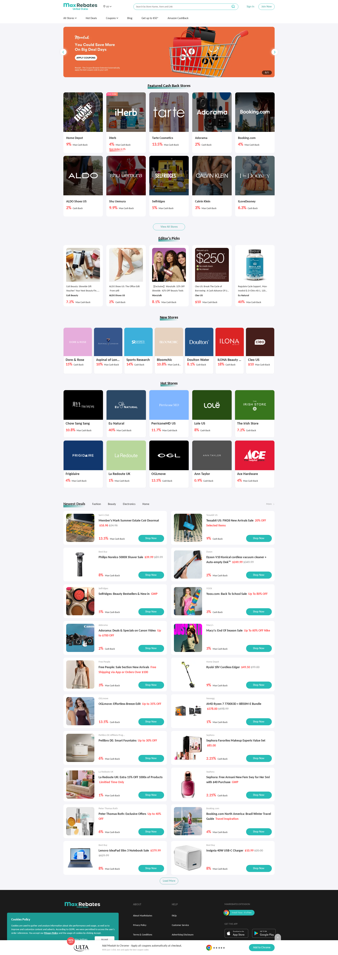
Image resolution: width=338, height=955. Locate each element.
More (269, 504)
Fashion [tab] (96, 504)
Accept (104, 939)
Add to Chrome (261, 947)
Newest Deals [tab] (74, 504)
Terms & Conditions (142, 934)
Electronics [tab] (129, 504)
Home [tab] (145, 504)
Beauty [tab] (112, 504)
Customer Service (180, 925)
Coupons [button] (111, 18)
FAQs (174, 915)
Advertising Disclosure (182, 934)
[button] (107, 6)
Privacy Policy (139, 925)
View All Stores (169, 226)
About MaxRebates (142, 915)
